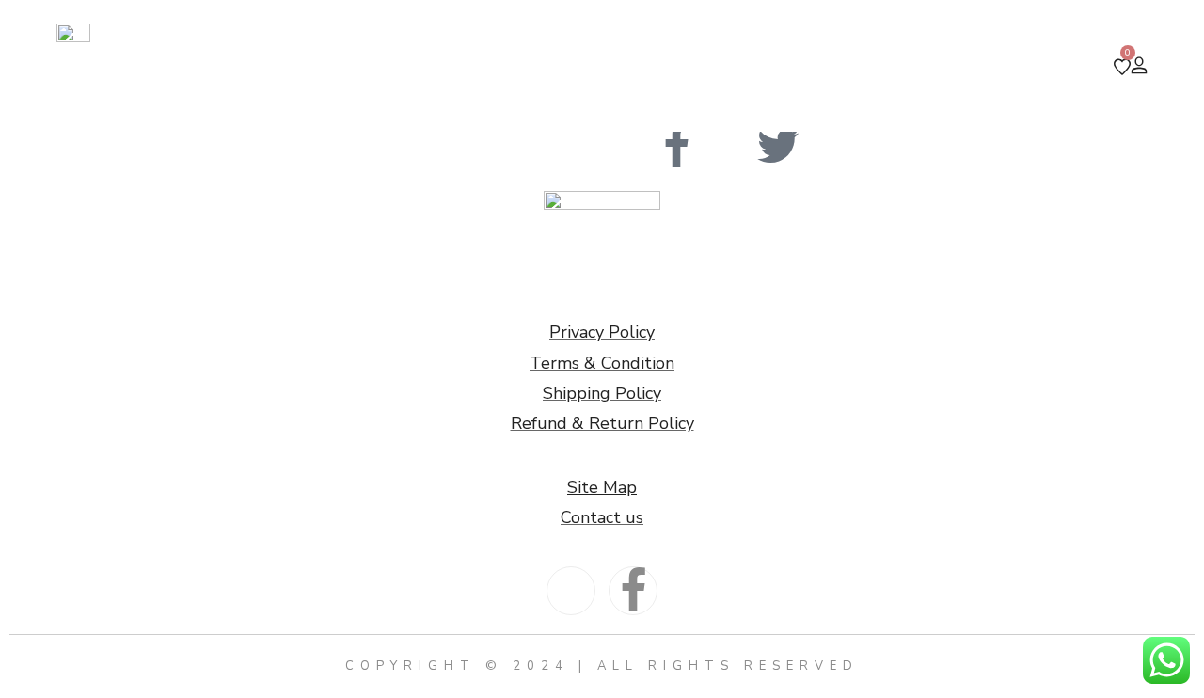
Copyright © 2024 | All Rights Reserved (602, 666)
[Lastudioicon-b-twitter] (777, 146)
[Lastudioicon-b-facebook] (676, 146)
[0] (1122, 67)
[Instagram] (625, 146)
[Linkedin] (727, 146)
